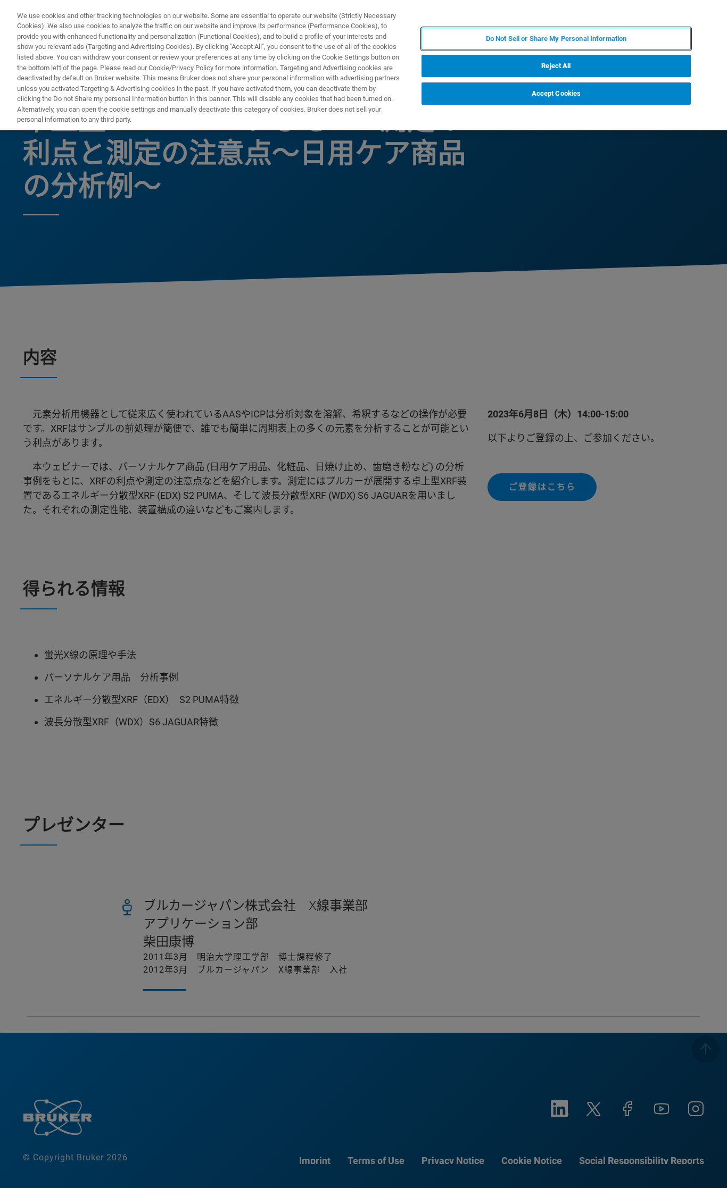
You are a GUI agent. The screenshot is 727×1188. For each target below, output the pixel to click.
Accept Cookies (556, 94)
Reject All (556, 66)
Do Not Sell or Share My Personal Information (556, 39)
